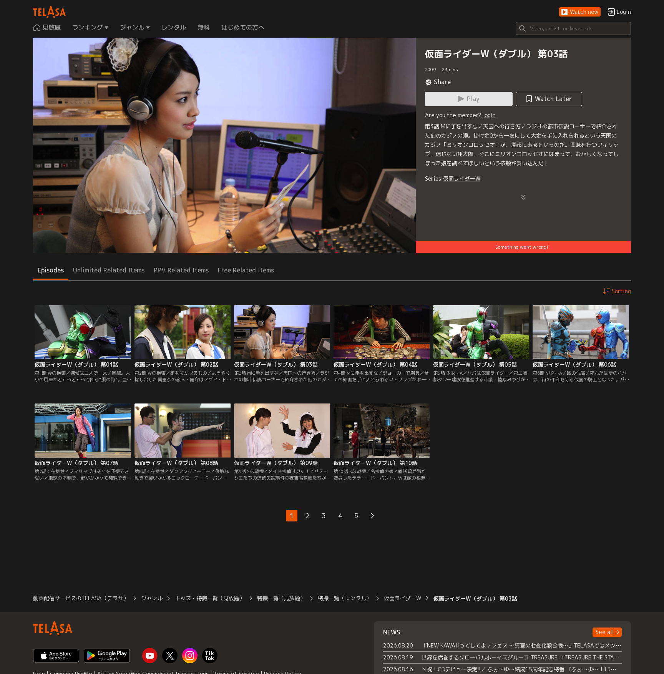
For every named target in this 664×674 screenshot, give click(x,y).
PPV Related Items (181, 270)
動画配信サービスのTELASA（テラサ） (81, 598)
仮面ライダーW (461, 178)
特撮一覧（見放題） (281, 598)
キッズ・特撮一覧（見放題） (210, 598)
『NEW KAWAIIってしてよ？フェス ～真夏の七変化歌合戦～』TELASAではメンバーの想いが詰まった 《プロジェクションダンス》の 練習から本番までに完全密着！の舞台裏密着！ (522, 645)
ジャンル (152, 598)
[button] (580, 12)
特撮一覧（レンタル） (345, 598)
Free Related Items (246, 270)
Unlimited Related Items (108, 270)
